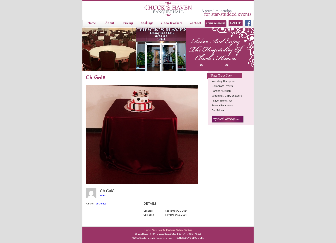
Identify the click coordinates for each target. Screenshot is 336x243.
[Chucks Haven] (168, 16)
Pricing (128, 23)
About (109, 23)
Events (162, 230)
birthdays (101, 203)
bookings (147, 23)
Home (91, 23)
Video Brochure (171, 23)
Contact (195, 23)
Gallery (179, 230)
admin (103, 195)
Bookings (170, 230)
